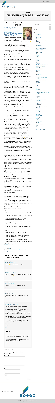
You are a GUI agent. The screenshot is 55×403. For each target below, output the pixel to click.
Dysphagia (38, 63)
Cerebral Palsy (39, 52)
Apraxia (37, 41)
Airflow (37, 38)
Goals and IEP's (39, 74)
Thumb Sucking (39, 121)
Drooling (37, 60)
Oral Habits (38, 96)
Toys (37, 125)
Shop (20, 6)
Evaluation (38, 70)
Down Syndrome (39, 57)
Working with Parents (8, 251)
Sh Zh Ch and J (39, 115)
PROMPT (37, 110)
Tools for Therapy (39, 123)
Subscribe (46, 6)
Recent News (38, 37)
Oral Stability (38, 100)
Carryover (38, 51)
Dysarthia (38, 36)
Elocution (38, 67)
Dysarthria (38, 62)
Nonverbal (38, 95)
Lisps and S (38, 89)
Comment (6, 355)
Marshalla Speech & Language (25, 400)
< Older (7, 379)
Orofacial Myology (39, 103)
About (42, 6)
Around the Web (39, 42)
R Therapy (38, 111)
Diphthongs (38, 34)
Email (5, 371)
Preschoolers (25, 249)
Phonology (38, 107)
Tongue (37, 122)
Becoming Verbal (39, 45)
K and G (37, 85)
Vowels (37, 128)
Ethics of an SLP (39, 68)
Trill (36, 126)
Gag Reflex (38, 73)
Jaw (36, 84)
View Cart (47, 1)
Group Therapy (39, 75)
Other (10, 248)
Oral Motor (38, 97)
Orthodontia (38, 104)
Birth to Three (9, 249)
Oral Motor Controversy (41, 99)
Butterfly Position (39, 49)
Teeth (37, 119)
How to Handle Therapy (17, 249)
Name (5, 367)
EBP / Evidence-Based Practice (42, 64)
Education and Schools (40, 66)
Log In (44, 1)
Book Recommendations (41, 48)
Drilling (37, 59)
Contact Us (51, 6)
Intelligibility (38, 82)
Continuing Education (26, 6)
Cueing (37, 55)
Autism (37, 44)
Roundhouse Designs (28, 401)
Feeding (37, 71)
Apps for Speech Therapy (41, 40)
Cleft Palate (38, 53)
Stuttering (38, 117)
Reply (6, 267)
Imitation (37, 81)
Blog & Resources (35, 6)
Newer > (29, 379)
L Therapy (38, 86)
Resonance (38, 114)
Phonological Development (41, 106)
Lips (36, 88)
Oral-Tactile (38, 101)
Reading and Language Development (43, 112)
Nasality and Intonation (40, 91)
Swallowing (38, 118)
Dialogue (37, 56)
